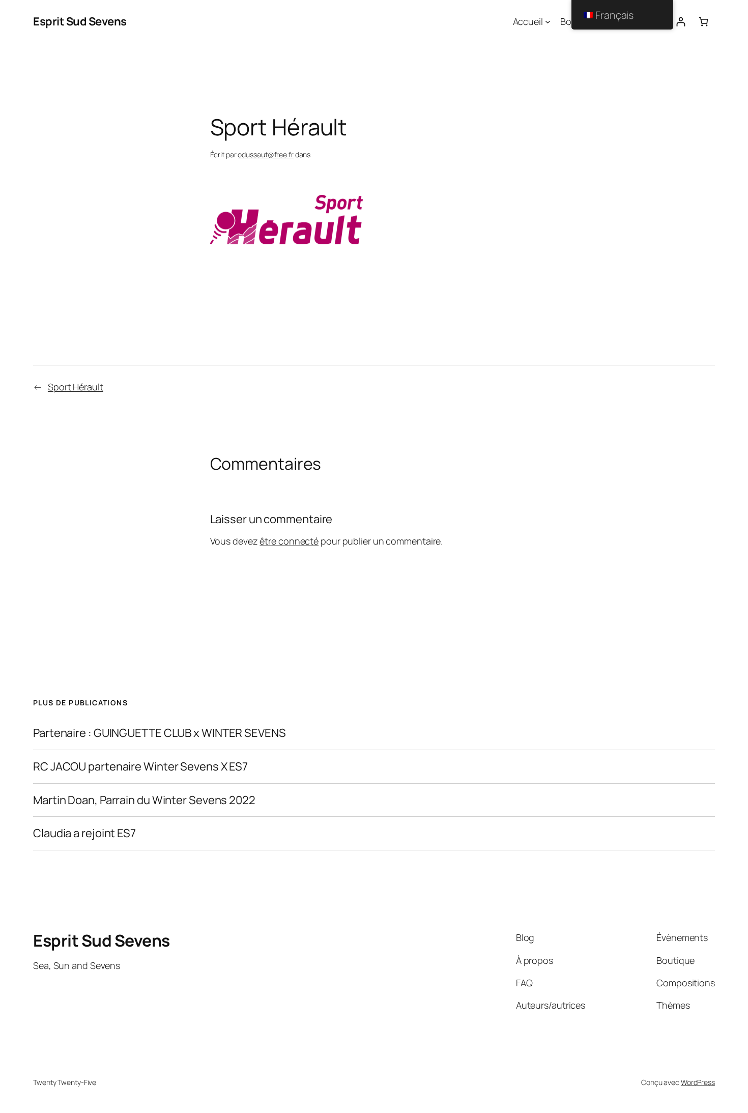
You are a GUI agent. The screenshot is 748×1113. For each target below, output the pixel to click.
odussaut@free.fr (265, 154)
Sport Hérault (75, 387)
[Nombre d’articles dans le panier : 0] (703, 21)
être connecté (289, 541)
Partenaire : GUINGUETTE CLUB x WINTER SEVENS (159, 733)
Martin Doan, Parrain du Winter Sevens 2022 (144, 800)
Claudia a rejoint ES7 (84, 833)
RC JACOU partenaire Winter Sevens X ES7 (140, 766)
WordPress (698, 1082)
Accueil (528, 21)
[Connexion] (680, 21)
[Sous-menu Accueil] (548, 21)
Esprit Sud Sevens (80, 21)
